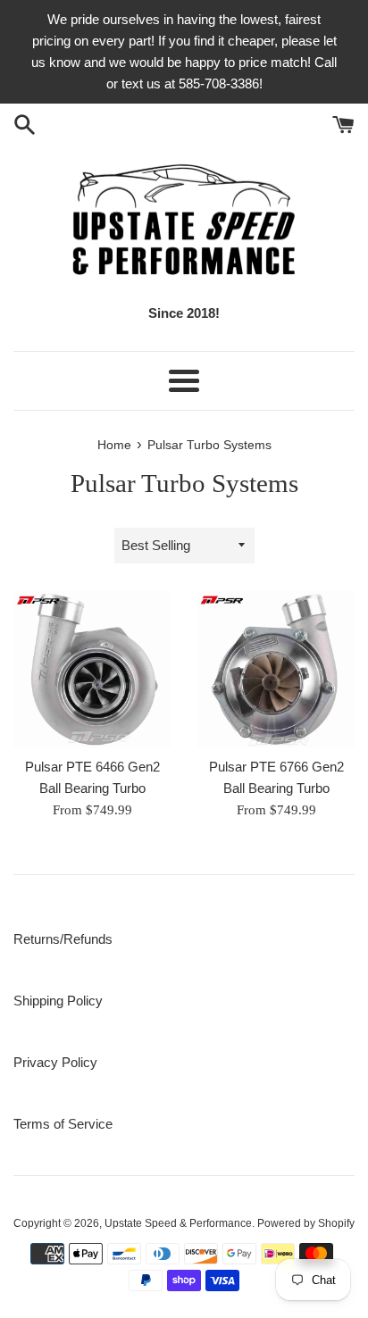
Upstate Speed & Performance (178, 1223)
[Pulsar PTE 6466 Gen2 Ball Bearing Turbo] (92, 668)
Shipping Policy (58, 1000)
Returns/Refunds (63, 939)
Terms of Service (63, 1123)
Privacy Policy (55, 1062)
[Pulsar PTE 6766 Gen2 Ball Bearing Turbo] (276, 668)
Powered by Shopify (306, 1223)
